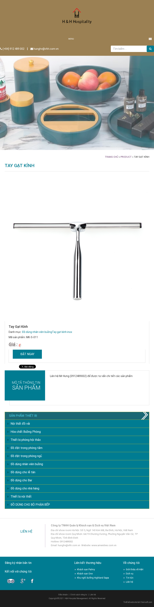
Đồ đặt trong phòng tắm (26, 448)
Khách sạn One (85, 573)
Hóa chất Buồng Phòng (26, 431)
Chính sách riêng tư (78, 595)
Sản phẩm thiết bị (23, 415)
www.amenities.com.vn (103, 545)
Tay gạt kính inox (62, 331)
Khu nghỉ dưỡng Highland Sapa (93, 577)
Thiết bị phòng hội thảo (26, 440)
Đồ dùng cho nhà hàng (25, 488)
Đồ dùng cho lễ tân (23, 472)
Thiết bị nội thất (21, 496)
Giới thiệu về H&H (134, 569)
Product (126, 156)
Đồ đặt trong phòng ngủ (26, 456)
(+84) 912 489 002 (13, 48)
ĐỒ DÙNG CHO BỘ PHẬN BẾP (30, 504)
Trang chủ (111, 156)
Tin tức (129, 577)
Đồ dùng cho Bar (21, 480)
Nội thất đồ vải (20, 423)
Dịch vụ (129, 573)
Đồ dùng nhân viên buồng (37, 331)
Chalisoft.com (146, 602)
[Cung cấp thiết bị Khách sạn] (77, 17)
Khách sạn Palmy (86, 569)
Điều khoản (63, 595)
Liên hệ (129, 582)
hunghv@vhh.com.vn (46, 48)
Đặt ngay (27, 354)
